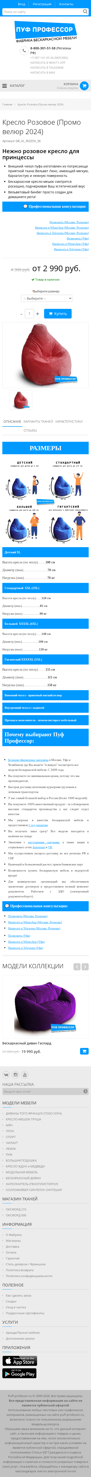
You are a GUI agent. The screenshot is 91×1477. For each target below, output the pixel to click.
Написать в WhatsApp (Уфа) (70, 244)
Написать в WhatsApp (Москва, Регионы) (62, 227)
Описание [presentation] (12, 421)
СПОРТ (11, 1137)
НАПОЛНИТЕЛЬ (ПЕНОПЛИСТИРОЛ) (32, 1184)
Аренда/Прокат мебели (23, 1332)
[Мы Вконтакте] (6, 1075)
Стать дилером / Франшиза (26, 1264)
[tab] (12, 422)
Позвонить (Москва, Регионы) (69, 222)
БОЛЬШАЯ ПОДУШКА (21, 1160)
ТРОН (10, 1131)
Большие (14, 760)
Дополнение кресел (20, 1338)
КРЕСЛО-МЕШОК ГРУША (23, 1119)
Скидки (11, 1301)
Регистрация (42, 4)
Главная (7, 104)
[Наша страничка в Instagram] (15, 1075)
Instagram (39, 847)
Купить (60, 313)
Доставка (12, 1246)
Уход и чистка (16, 1307)
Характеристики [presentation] (69, 421)
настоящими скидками (43, 842)
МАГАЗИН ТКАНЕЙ (20, 1199)
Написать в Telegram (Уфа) (71, 249)
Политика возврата (20, 1270)
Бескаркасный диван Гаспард (26, 1043)
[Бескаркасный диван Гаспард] (45, 1007)
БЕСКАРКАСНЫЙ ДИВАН (23, 1178)
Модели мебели (19, 1103)
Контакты (66, 4)
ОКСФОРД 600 (16, 1215)
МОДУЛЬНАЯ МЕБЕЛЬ (22, 1172)
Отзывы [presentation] (30, 430)
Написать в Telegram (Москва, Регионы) (63, 233)
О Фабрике (14, 1235)
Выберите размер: (46, 291)
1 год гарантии (38, 825)
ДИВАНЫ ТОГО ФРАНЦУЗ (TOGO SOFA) (34, 1113)
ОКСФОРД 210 (16, 1209)
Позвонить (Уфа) (78, 238)
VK (50, 847)
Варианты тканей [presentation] (38, 421)
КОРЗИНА (71, 84)
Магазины (13, 1240)
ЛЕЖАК (11, 1149)
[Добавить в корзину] (84, 1051)
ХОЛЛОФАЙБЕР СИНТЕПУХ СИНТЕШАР (34, 1190)
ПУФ (9, 1154)
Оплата (11, 1252)
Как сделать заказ (18, 1295)
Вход (21, 4)
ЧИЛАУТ (12, 1143)
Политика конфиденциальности (29, 1276)
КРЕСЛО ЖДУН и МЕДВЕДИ (25, 1166)
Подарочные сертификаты (25, 1313)
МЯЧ (9, 1125)
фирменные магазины (34, 760)
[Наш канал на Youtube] (24, 1075)
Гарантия (12, 1258)
